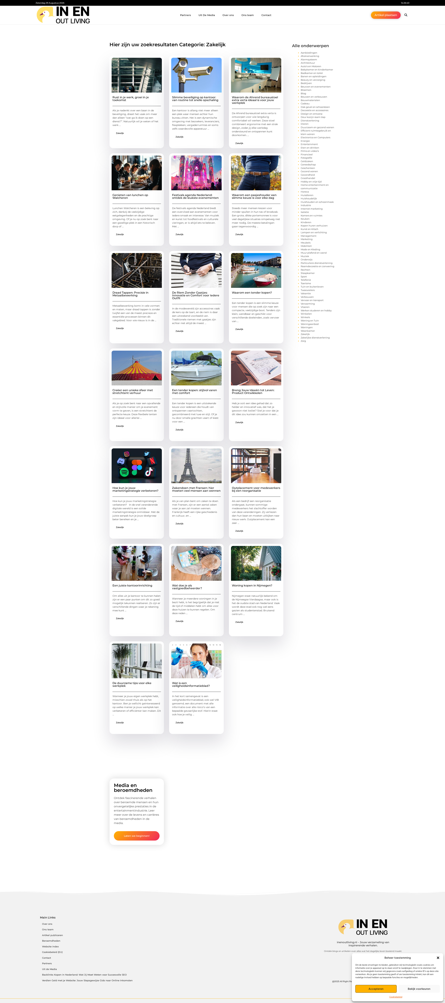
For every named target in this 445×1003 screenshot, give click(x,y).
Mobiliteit (306, 246)
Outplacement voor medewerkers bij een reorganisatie (256, 489)
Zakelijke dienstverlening (315, 337)
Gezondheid (308, 174)
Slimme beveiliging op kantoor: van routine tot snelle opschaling (195, 99)
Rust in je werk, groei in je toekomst (130, 99)
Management (308, 235)
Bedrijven (306, 83)
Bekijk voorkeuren (419, 988)
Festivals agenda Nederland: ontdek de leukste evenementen (195, 196)
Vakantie (306, 293)
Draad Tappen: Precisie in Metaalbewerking (130, 294)
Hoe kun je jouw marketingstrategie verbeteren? (135, 489)
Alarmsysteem (309, 59)
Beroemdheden (51, 941)
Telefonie (306, 279)
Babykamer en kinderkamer (317, 69)
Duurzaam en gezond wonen (317, 127)
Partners (185, 15)
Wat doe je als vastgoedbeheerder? (187, 587)
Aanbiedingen (309, 52)
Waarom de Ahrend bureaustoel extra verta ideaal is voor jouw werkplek (255, 100)
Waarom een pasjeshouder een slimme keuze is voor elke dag (254, 196)
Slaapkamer (308, 273)
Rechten (305, 269)
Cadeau (305, 103)
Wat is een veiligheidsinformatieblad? (191, 684)
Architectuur (308, 62)
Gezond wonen (309, 171)
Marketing (307, 239)
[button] (438, 958)
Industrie (306, 205)
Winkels (305, 317)
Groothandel (308, 178)
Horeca (305, 191)
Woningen (307, 327)
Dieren (305, 123)
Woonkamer (308, 330)
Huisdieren (307, 195)
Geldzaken (307, 161)
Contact (266, 15)
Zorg (303, 340)
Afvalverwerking (310, 56)
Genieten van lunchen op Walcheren (130, 196)
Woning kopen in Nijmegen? (252, 585)
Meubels (305, 242)
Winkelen (306, 313)
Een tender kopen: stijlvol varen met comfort (194, 392)
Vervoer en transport (312, 300)
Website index (50, 946)
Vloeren (305, 307)
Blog (303, 93)
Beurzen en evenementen (316, 86)
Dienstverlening (310, 120)
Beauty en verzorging (313, 79)
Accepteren (376, 988)
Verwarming (308, 303)
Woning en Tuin (310, 320)
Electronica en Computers (315, 137)
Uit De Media (207, 15)
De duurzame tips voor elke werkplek (131, 684)
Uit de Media (49, 969)
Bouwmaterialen (310, 100)
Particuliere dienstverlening (317, 263)
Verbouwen (307, 296)
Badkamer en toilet (312, 73)
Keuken (305, 218)
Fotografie (306, 157)
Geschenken (308, 168)
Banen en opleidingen (313, 76)
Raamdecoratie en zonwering (317, 266)
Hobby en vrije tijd (311, 181)
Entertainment (309, 144)
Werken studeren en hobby (316, 310)
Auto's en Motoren (311, 66)
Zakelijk (120, 133)
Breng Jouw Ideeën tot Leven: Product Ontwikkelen (253, 392)
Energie (305, 140)
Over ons (228, 15)
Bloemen (306, 90)
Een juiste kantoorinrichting (132, 585)
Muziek (305, 256)
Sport (304, 276)
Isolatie (305, 212)
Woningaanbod (310, 324)
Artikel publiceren (52, 935)
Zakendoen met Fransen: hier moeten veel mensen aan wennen (196, 489)
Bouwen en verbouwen (314, 96)
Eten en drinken (310, 147)
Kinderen (306, 222)
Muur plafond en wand (314, 252)
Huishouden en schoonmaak (317, 202)
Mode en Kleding (310, 249)
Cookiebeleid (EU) (52, 952)
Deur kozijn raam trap (313, 117)
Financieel (307, 154)
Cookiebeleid (395, 997)
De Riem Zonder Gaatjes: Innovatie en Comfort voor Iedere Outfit (195, 295)
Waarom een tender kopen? (252, 292)
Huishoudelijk (309, 198)
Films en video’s (310, 151)
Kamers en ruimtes (311, 215)
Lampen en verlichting (314, 232)
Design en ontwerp (311, 113)
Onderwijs (306, 259)
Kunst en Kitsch (309, 229)
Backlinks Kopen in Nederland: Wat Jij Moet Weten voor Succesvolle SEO (84, 974)
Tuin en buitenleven (312, 286)
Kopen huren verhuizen (314, 225)
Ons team (247, 15)
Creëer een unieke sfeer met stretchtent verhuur (132, 392)
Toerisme (306, 283)
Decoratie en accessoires (314, 110)
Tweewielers (308, 290)
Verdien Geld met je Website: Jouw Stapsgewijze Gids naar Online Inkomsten (87, 980)
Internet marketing (312, 208)
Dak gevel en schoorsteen (315, 107)
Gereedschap (308, 164)
